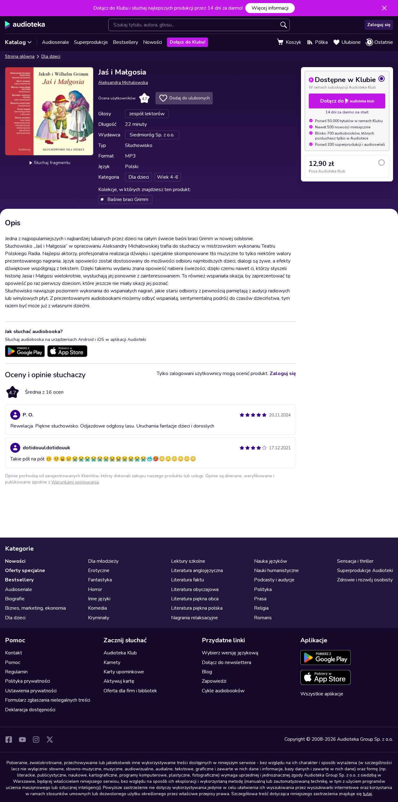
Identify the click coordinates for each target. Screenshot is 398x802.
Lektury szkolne (188, 561)
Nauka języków (270, 561)
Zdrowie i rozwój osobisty (365, 579)
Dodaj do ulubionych (189, 98)
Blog (207, 671)
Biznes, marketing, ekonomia (35, 608)
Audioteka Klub (120, 652)
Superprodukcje (91, 42)
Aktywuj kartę (119, 681)
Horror (95, 589)
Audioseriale (55, 42)
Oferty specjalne (25, 570)
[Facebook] (8, 739)
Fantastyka (100, 579)
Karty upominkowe (124, 671)
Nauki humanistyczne (276, 570)
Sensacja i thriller (355, 561)
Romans (263, 617)
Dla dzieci (50, 56)
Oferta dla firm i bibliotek (130, 690)
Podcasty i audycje (274, 579)
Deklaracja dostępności (30, 709)
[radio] (347, 82)
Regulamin (16, 671)
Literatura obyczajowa (195, 589)
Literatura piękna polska (197, 608)
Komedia (97, 608)
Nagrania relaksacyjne (194, 617)
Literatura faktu (187, 579)
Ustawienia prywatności (31, 691)
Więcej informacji (270, 8)
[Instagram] (36, 739)
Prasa (260, 598)
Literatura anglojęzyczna (197, 570)
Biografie (15, 598)
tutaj (367, 794)
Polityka (263, 589)
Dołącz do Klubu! (187, 42)
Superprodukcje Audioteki (365, 570)
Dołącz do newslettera (226, 662)
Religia (261, 608)
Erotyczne (98, 570)
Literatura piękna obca (195, 598)
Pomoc (12, 662)
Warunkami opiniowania (75, 482)
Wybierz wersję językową (230, 652)
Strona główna (20, 56)
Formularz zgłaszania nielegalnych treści (47, 700)
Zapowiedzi (214, 681)
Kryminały (98, 617)
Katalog (15, 42)
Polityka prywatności (27, 681)
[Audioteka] (25, 24)
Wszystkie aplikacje (321, 693)
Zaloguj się (379, 25)
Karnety (112, 662)
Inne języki (99, 598)
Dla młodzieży (103, 561)
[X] (49, 739)
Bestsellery (125, 42)
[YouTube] (22, 739)
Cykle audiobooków (223, 690)
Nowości (152, 42)
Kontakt (13, 652)
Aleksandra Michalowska (123, 82)
